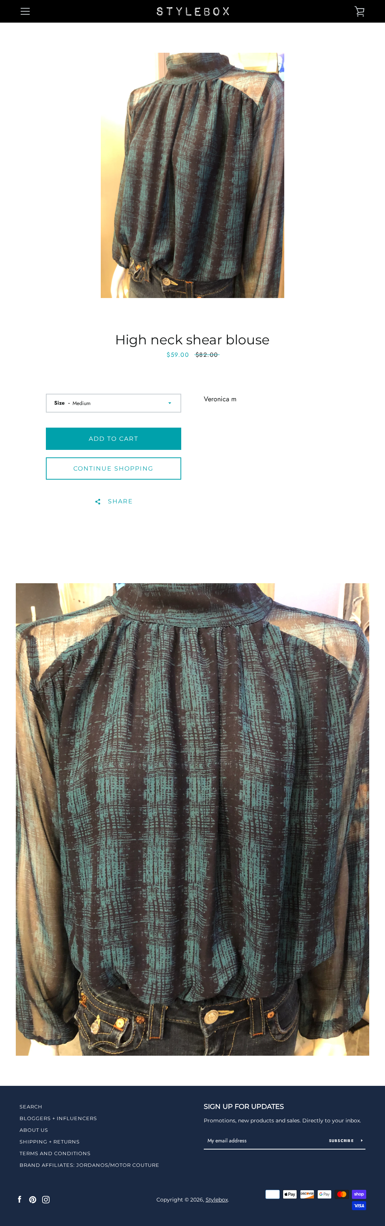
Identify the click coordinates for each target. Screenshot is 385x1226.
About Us (34, 1130)
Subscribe (342, 1140)
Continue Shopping (113, 468)
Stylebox (217, 1199)
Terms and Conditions (55, 1153)
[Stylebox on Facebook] (19, 1199)
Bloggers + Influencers (58, 1118)
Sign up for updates (244, 1106)
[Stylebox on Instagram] (46, 1199)
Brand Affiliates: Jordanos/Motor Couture (89, 1165)
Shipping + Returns (50, 1142)
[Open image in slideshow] (192, 175)
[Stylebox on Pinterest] (32, 1199)
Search (31, 1107)
